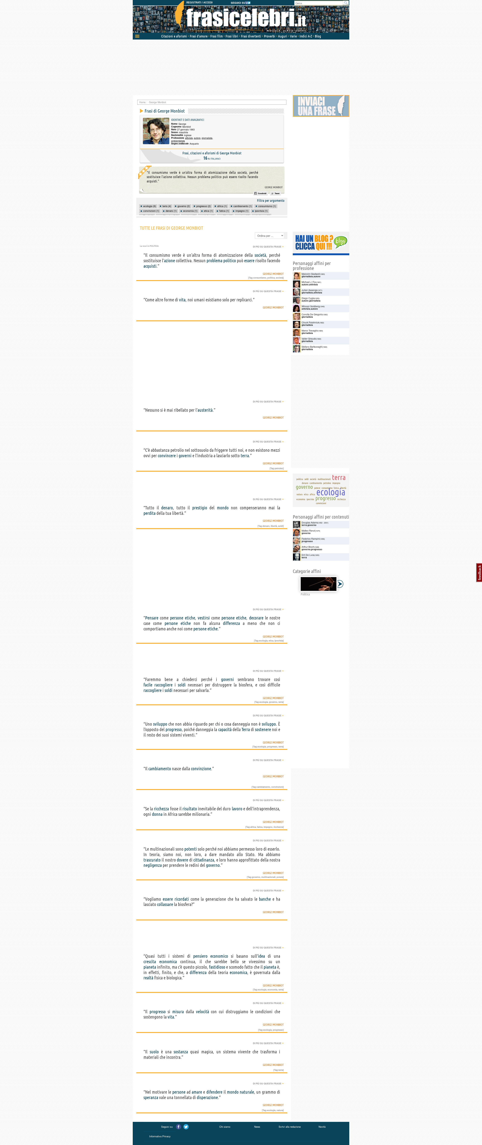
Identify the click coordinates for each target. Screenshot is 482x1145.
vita (182, 299)
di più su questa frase (268, 246)
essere (249, 260)
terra (245, 455)
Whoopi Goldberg (311, 306)
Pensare (151, 617)
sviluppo (160, 724)
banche (265, 899)
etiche (190, 617)
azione (169, 260)
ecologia (263, 640)
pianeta (149, 967)
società (260, 255)
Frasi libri (232, 36)
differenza (231, 623)
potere (280, 876)
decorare (256, 617)
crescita (149, 961)
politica (271, 277)
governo (273, 701)
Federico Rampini (311, 538)
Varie (293, 36)
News (257, 1126)
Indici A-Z (306, 36)
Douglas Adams (310, 522)
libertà (274, 525)
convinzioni (277, 786)
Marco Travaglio (310, 330)
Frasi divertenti (251, 36)
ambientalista (178, 140)
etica (271, 640)
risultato (189, 808)
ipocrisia (279, 640)
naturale (247, 1092)
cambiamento (159, 768)
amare (197, 1092)
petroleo (279, 468)
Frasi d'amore (198, 36)
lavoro (237, 808)
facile (147, 684)
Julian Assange (309, 290)
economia (272, 989)
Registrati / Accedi (199, 2)
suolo (154, 1051)
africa (253, 826)
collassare (165, 904)
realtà (148, 977)
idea (261, 956)
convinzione (201, 768)
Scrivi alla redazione (290, 1126)
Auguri (282, 36)
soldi (280, 525)
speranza (150, 1097)
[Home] (241, 17)
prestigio (199, 507)
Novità (322, 1126)
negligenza (152, 865)
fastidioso (217, 967)
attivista (189, 137)
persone (176, 617)
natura (280, 1110)
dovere (182, 859)
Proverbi (269, 36)
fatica (259, 826)
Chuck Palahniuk (310, 322)
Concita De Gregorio (312, 314)
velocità (202, 1011)
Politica (154, 246)
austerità (205, 410)
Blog (318, 36)
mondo (223, 507)
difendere (214, 1092)
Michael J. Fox (309, 281)
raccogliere (163, 684)
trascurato (152, 859)
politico (229, 260)
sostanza (181, 1051)
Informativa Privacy (160, 1136)
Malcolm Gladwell (311, 273)
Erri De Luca (308, 554)
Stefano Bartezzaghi (312, 346)
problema (214, 260)
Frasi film (216, 36)
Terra (246, 729)
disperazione (207, 1097)
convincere (167, 455)
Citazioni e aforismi (174, 36)
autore (197, 137)
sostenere (263, 729)
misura (178, 1011)
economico (219, 956)
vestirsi (204, 617)
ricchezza (161, 808)
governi (185, 455)
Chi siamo (224, 1126)
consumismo (259, 277)
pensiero (200, 956)
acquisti (149, 266)
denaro (167, 507)
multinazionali (268, 876)
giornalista (207, 137)
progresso (173, 729)
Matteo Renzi (308, 530)
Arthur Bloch (308, 546)
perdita (149, 513)
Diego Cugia (308, 298)
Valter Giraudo (309, 338)
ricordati (182, 899)
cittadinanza (203, 859)
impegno (268, 826)
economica (168, 961)
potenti (190, 849)
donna (157, 814)
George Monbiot (274, 187)
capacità (225, 729)
